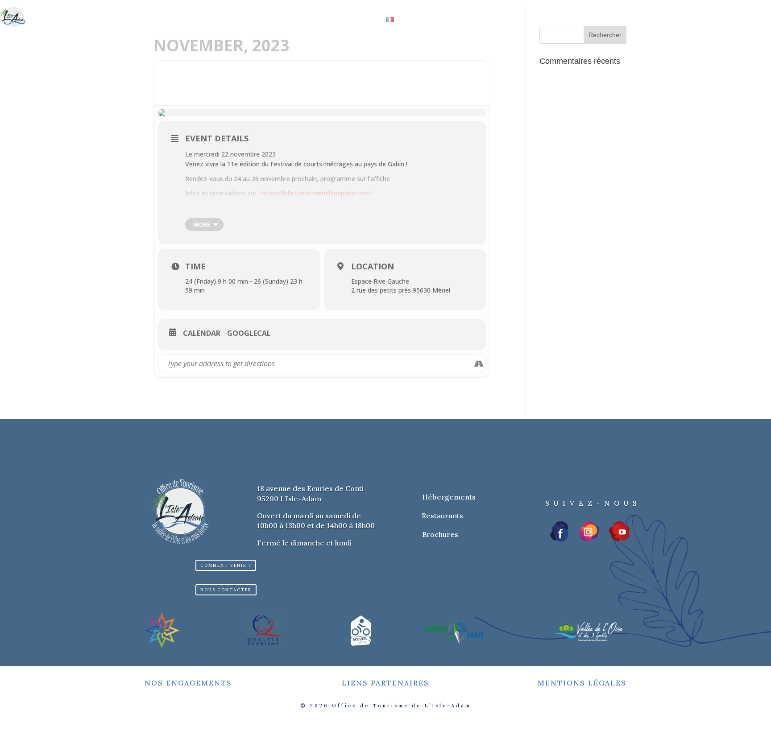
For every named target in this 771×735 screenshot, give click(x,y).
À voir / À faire (287, 7)
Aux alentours (461, 7)
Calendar (201, 333)
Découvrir (226, 7)
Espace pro (580, 7)
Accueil (186, 7)
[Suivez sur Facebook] (560, 531)
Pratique (352, 20)
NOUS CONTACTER (226, 589)
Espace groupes (524, 7)
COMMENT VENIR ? (225, 565)
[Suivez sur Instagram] (589, 531)
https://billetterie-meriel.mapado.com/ (316, 193)
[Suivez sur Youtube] (619, 531)
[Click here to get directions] (478, 363)
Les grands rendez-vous (374, 7)
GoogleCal (249, 333)
